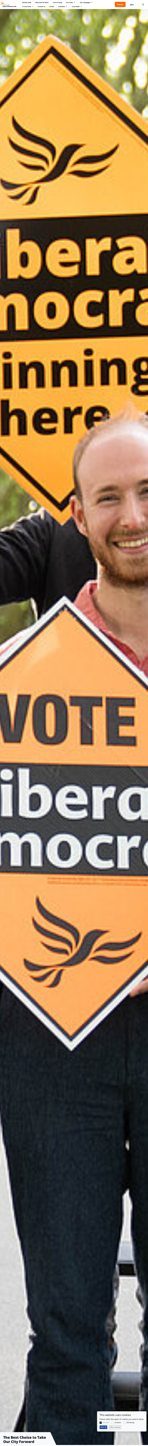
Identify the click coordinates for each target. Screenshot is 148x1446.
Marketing (130, 1422)
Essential (105, 1422)
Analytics (118, 1422)
